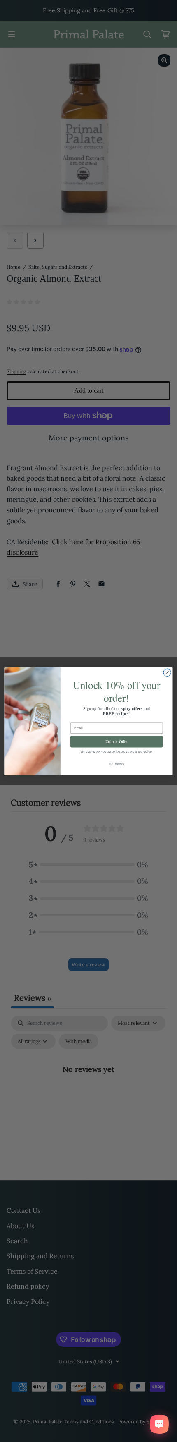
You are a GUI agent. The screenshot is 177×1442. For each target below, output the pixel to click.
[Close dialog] (167, 672)
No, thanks (116, 763)
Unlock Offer (116, 741)
